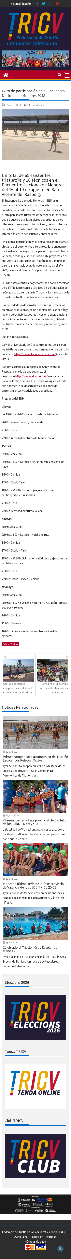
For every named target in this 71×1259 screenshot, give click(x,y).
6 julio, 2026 (11, 942)
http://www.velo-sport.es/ (31, 376)
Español (26, 4)
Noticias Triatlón (10, 644)
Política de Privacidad (43, 1237)
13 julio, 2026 (12, 815)
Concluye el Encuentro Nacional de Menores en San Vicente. (54, 688)
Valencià (16, 4)
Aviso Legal (21, 1237)
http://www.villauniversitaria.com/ (35, 354)
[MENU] (67, 75)
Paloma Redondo (35, 104)
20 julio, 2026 (12, 751)
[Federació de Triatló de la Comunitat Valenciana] (5, 74)
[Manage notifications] (60, 1249)
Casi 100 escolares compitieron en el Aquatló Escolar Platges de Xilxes (18, 688)
